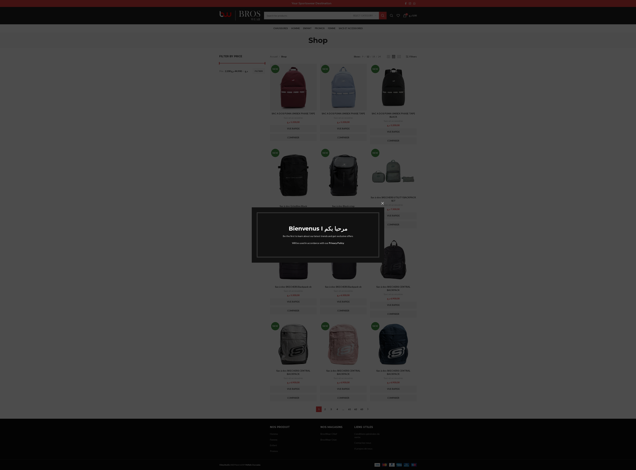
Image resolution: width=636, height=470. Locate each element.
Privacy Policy (336, 243)
